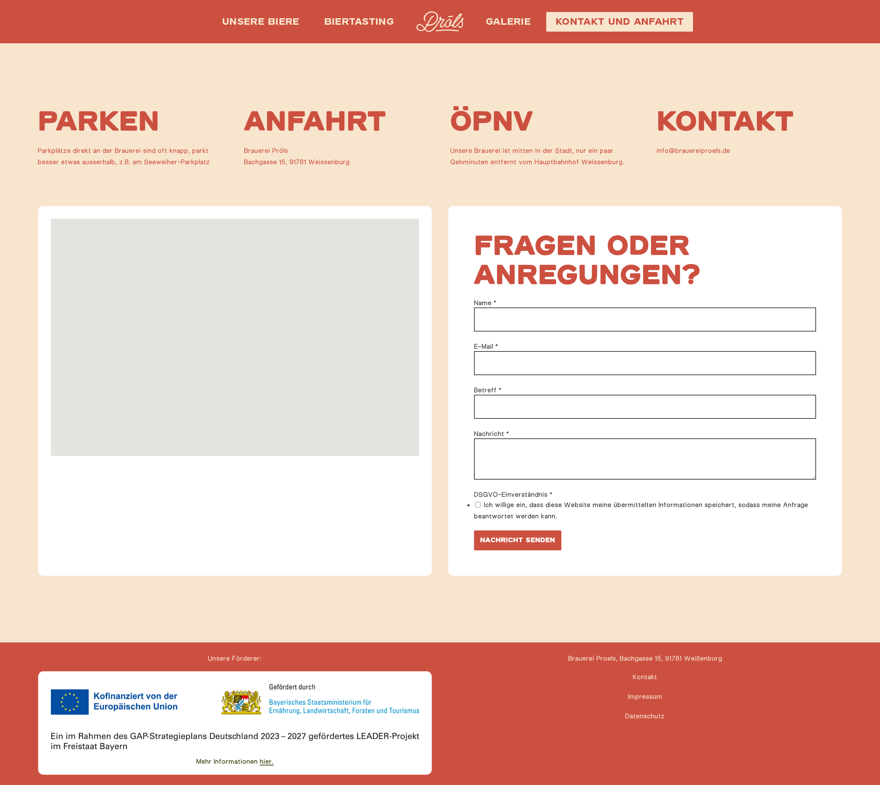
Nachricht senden (517, 540)
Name (485, 302)
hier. (267, 761)
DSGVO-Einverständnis (513, 494)
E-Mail (486, 346)
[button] (645, 677)
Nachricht (491, 433)
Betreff (488, 390)
